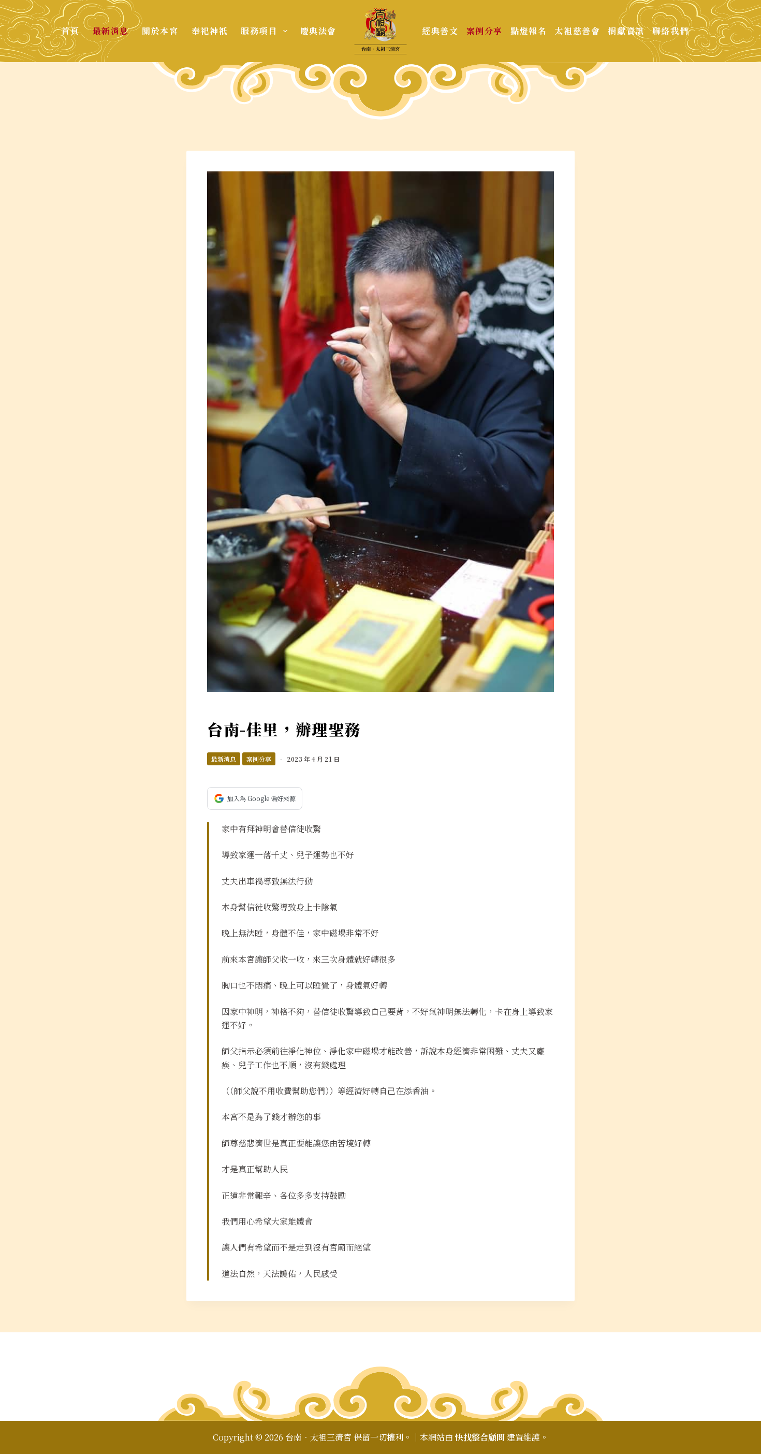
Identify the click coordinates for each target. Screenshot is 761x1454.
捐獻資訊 (626, 31)
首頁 (70, 31)
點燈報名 (528, 31)
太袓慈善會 (577, 31)
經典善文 (440, 31)
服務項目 (259, 31)
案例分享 (484, 31)
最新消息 (111, 31)
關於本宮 (160, 31)
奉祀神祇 (210, 31)
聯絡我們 (670, 31)
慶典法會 (318, 31)
